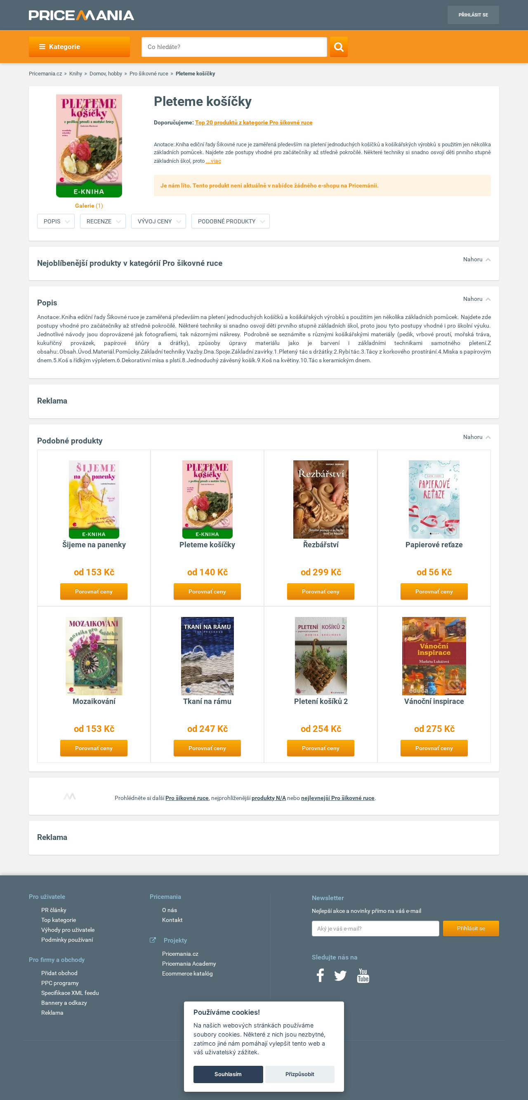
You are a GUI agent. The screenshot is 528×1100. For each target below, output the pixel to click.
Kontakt (172, 920)
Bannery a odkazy (64, 1002)
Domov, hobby (106, 73)
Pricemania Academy (189, 963)
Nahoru (473, 259)
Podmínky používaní (67, 939)
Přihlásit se (473, 15)
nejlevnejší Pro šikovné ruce (338, 798)
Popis (52, 221)
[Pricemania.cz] (81, 15)
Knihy (75, 73)
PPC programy (60, 983)
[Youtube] (363, 978)
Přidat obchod (59, 973)
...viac (213, 160)
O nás (169, 910)
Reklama (52, 1012)
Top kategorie (58, 920)
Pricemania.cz (45, 73)
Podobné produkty (226, 221)
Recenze (99, 221)
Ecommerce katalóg (187, 973)
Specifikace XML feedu (70, 993)
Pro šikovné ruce (149, 73)
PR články (53, 910)
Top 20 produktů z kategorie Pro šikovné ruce (254, 122)
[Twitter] (340, 978)
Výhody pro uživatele (67, 929)
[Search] (339, 46)
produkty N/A (269, 798)
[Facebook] (320, 978)
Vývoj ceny (155, 221)
